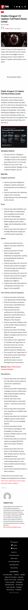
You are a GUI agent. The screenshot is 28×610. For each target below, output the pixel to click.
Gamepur (22, 574)
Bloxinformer (10, 589)
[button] (25, 7)
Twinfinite (16, 574)
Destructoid (20, 579)
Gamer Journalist (10, 582)
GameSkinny (19, 582)
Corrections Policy (14, 555)
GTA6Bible (18, 589)
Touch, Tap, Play (10, 587)
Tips (2, 12)
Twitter (15, 545)
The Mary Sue (19, 584)
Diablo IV (4, 487)
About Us (14, 552)
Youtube (14, 548)
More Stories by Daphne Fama (12, 527)
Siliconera (20, 577)
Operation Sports (9, 584)
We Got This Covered (10, 579)
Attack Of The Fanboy (11, 577)
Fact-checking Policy (14, 561)
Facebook (15, 542)
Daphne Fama (9, 28)
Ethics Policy (14, 558)
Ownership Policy (14, 564)
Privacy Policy (14, 567)
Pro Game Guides (7, 574)
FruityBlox (19, 587)
